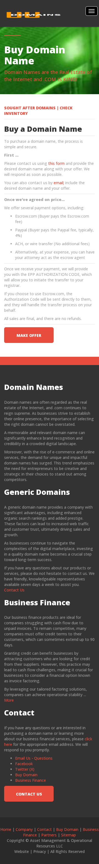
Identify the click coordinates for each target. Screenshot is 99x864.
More (9, 700)
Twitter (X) (24, 769)
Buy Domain (26, 774)
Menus (92, 11)
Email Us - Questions (34, 758)
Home (5, 829)
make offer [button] (28, 335)
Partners (49, 834)
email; (58, 182)
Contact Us (14, 590)
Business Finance (30, 780)
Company (24, 829)
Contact (44, 829)
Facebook (24, 763)
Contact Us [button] (29, 794)
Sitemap (68, 834)
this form (56, 163)
